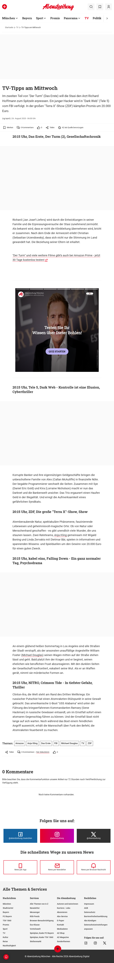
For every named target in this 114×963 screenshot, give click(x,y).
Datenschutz (89, 912)
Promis (55, 18)
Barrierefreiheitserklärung (95, 916)
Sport (39, 18)
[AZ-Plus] (4, 6)
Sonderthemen (63, 941)
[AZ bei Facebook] (86, 943)
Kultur (5, 937)
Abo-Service (62, 916)
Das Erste (46, 743)
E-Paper (60, 920)
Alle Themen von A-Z (39, 904)
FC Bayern (7, 916)
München (8, 18)
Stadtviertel (8, 908)
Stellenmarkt (35, 941)
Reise (5, 941)
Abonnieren (62, 912)
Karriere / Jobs (63, 908)
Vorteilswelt (35, 929)
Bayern (27, 18)
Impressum (89, 904)
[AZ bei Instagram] (95, 943)
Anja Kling (60, 535)
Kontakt (60, 925)
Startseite (9, 27)
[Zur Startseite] (58, 10)
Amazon (19, 743)
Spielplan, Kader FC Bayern (42, 933)
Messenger (35, 912)
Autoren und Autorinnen (67, 904)
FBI (56, 743)
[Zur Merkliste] (99, 6)
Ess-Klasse (35, 925)
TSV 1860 (7, 920)
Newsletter (35, 908)
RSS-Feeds (34, 916)
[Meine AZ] (108, 6)
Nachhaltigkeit (9, 945)
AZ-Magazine (63, 937)
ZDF (90, 743)
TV (87, 18)
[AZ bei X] (104, 943)
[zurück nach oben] (57, 950)
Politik (97, 18)
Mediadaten (62, 929)
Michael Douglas (32, 655)
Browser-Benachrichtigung (42, 920)
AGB (86, 908)
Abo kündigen (90, 920)
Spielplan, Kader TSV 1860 (41, 937)
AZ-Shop (61, 933)
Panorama (70, 18)
